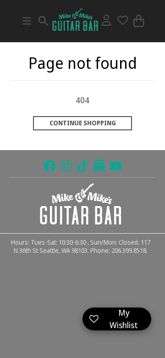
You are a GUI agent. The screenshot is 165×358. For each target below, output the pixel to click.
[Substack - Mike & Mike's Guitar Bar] (99, 166)
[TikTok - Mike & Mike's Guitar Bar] (83, 166)
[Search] (43, 21)
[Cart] (138, 21)
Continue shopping (83, 123)
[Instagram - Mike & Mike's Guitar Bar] (66, 166)
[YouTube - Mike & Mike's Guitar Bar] (116, 166)
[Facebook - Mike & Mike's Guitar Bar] (50, 166)
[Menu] (27, 21)
